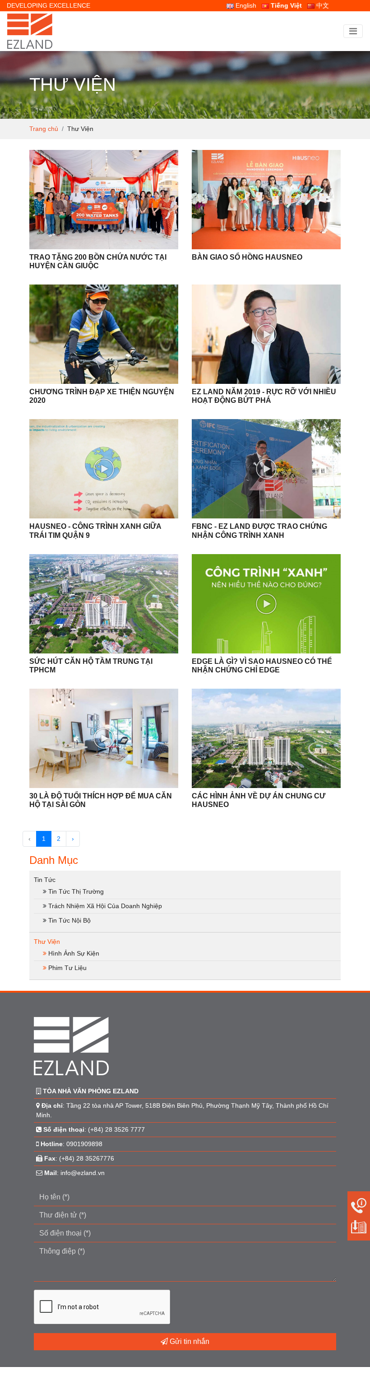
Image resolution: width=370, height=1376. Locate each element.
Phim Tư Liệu (67, 967)
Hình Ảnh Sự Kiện (73, 953)
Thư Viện (47, 941)
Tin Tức (45, 879)
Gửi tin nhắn (188, 1341)
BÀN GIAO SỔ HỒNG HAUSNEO (247, 257)
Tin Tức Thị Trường (76, 891)
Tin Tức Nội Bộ (69, 920)
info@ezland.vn (82, 1172)
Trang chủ (43, 128)
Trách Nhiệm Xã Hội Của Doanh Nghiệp (105, 906)
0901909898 (84, 1143)
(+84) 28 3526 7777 (116, 1129)
